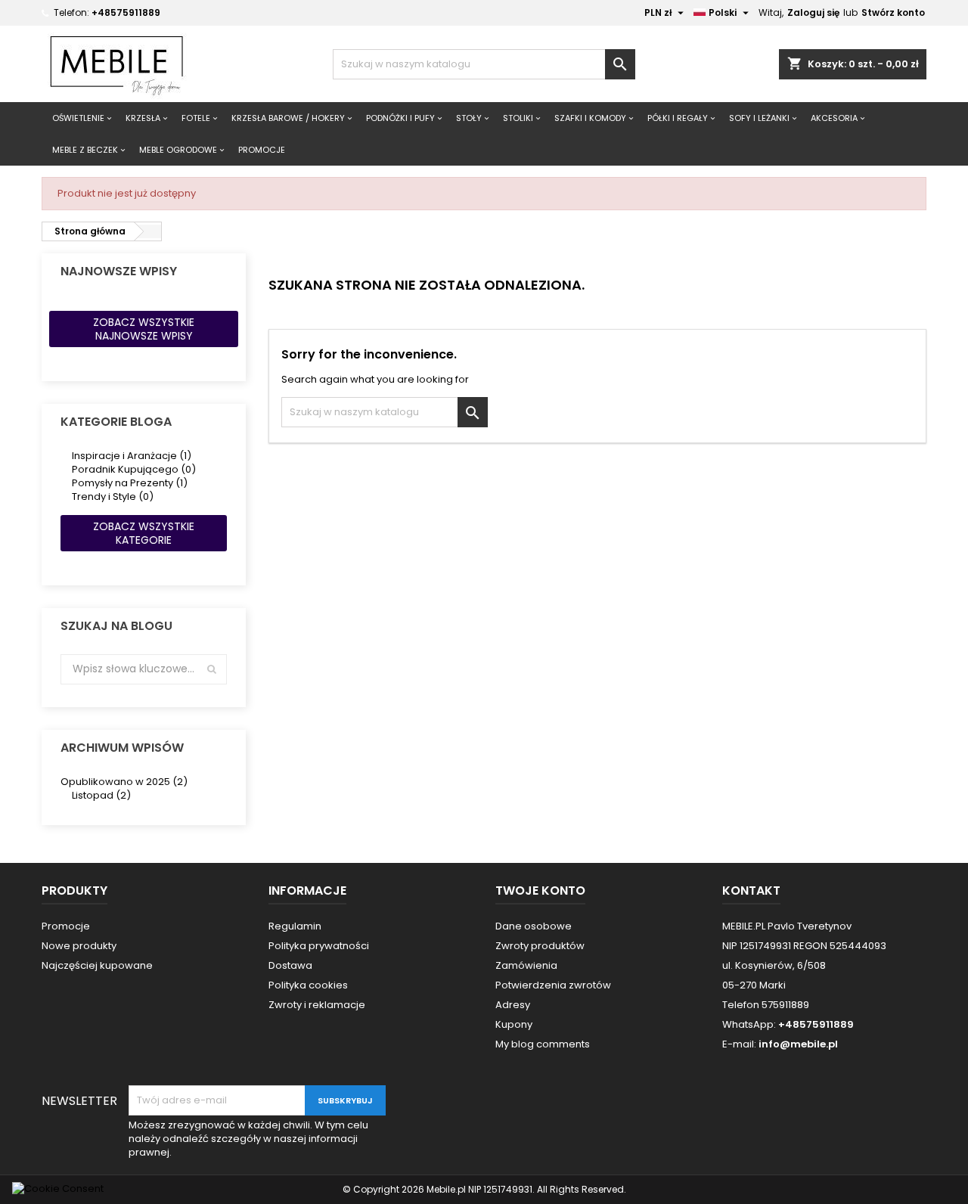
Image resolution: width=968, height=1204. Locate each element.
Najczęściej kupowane (97, 965)
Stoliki (518, 118)
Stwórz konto (893, 12)
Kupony (513, 1024)
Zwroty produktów (540, 946)
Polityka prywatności (318, 946)
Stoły (469, 118)
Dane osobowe (533, 926)
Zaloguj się (813, 12)
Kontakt (751, 890)
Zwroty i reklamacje (316, 1005)
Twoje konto (540, 890)
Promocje (66, 926)
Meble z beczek (85, 150)
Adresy (512, 1005)
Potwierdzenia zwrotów (553, 985)
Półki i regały (677, 118)
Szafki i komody (590, 118)
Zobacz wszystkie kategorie (143, 533)
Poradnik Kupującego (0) (134, 469)
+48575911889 (126, 12)
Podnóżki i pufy (400, 118)
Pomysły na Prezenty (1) (130, 483)
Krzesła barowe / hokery (288, 118)
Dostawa (290, 965)
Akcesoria (834, 118)
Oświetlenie (78, 118)
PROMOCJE (261, 150)
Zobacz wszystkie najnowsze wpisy (143, 329)
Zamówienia (526, 965)
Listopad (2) (101, 795)
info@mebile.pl (798, 1044)
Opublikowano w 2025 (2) (124, 781)
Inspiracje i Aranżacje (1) (131, 455)
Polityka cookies (308, 985)
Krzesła (143, 118)
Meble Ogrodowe (178, 150)
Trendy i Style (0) (113, 496)
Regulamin (294, 926)
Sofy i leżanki (759, 118)
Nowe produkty (79, 946)
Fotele (196, 118)
